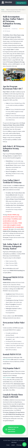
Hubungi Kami (20, 2)
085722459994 (7, 359)
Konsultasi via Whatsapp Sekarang (13, 429)
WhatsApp (19, 445)
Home (2, 9)
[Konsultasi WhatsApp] (24, 444)
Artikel (13, 445)
